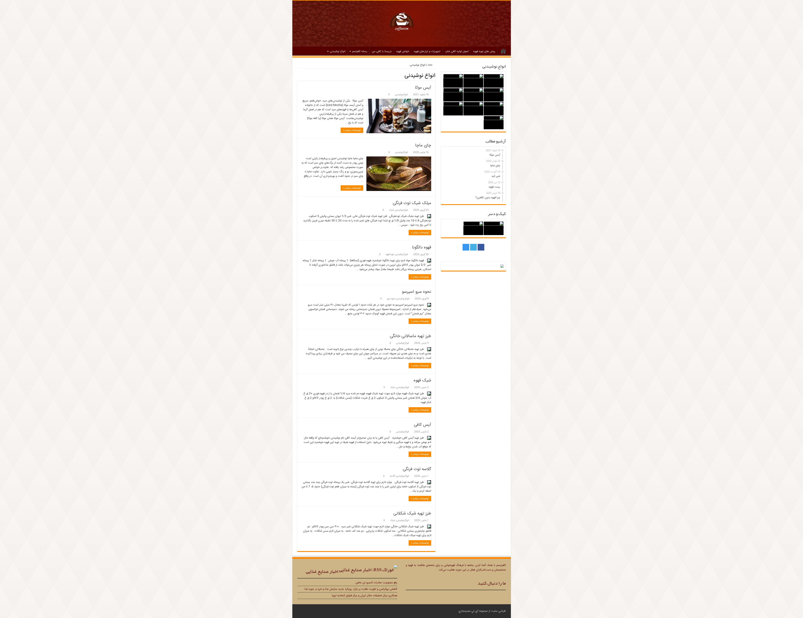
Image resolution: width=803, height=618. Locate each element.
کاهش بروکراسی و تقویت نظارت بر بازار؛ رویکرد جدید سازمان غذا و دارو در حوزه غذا (350, 589)
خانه (503, 51)
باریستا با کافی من (382, 51)
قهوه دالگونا (421, 247)
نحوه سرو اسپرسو (416, 291)
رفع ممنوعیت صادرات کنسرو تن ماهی (376, 582)
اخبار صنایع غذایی (322, 571)
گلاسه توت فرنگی (417, 469)
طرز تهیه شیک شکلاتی (412, 513)
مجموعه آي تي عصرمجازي (473, 611)
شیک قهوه (422, 380)
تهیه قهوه (390, 254)
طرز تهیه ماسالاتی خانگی (410, 336)
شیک (391, 210)
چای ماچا (423, 145)
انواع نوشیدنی (337, 51)
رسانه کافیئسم (359, 51)
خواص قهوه (402, 51)
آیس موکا (423, 87)
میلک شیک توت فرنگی (412, 203)
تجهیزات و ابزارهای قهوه (427, 51)
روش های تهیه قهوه (484, 51)
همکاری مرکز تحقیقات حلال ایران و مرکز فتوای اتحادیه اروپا (364, 595)
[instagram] (466, 247)
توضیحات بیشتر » (352, 130)
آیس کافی (422, 424)
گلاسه (392, 476)
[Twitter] (473, 247)
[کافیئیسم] (401, 23)
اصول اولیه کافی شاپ (457, 51)
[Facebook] (481, 247)
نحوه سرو (391, 299)
